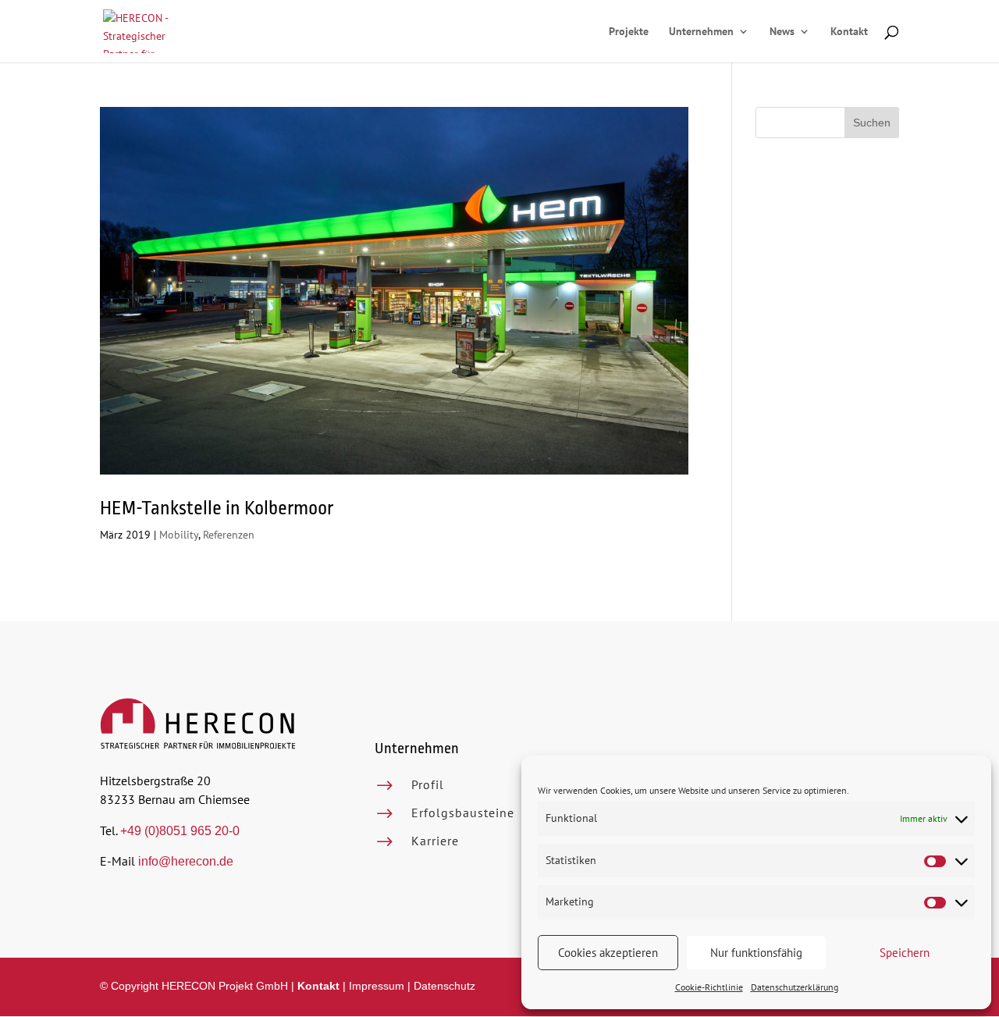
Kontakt (849, 32)
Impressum (376, 986)
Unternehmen (701, 32)
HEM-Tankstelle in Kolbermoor (216, 508)
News (782, 32)
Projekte (629, 32)
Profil (427, 784)
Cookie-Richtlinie (709, 987)
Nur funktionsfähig (756, 952)
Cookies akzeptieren (608, 952)
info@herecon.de (185, 861)
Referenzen (228, 535)
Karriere (435, 840)
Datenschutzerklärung (794, 987)
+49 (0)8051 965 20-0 (180, 830)
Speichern (905, 952)
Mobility (178, 535)
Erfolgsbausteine (462, 812)
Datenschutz (444, 986)
